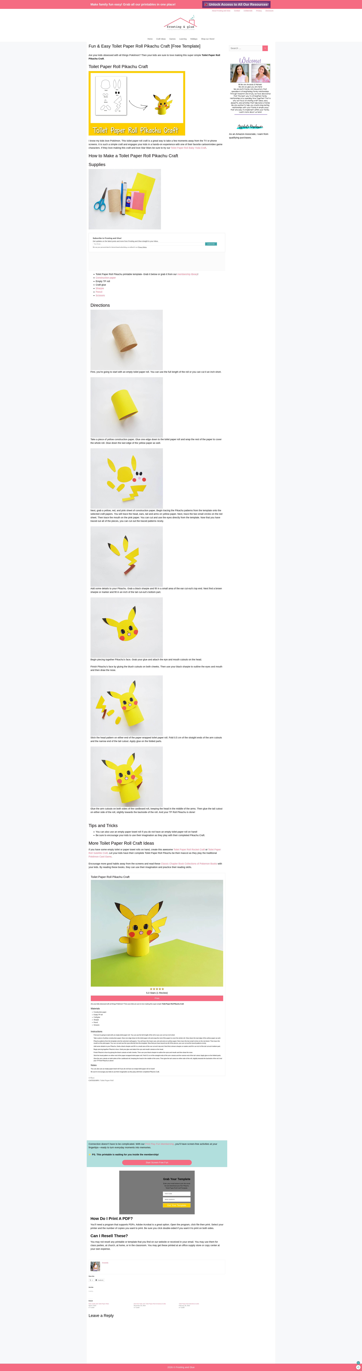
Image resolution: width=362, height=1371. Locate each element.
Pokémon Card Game (100, 856)
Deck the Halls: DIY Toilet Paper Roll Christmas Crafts (150, 1303)
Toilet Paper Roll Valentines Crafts (189, 1303)
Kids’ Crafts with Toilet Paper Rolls (99, 1303)
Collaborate (248, 11)
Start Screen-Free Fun (157, 1162)
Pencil (99, 291)
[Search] (265, 48)
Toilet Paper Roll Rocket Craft (189, 849)
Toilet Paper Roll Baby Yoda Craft (188, 147)
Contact (237, 11)
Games (172, 39)
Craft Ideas (161, 39)
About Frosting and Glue (221, 11)
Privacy (259, 11)
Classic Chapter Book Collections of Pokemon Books (189, 863)
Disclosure (269, 11)
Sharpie (100, 288)
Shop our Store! (207, 39)
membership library (187, 274)
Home (150, 39)
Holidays (193, 39)
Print (157, 998)
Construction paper (106, 277)
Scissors (100, 295)
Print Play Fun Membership (159, 1144)
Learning (183, 39)
